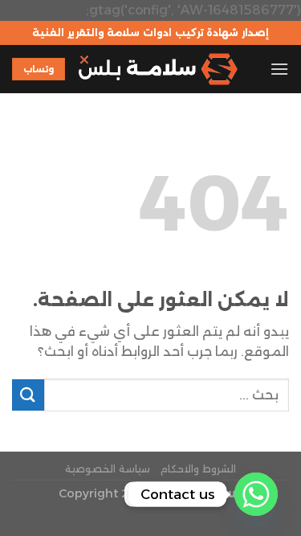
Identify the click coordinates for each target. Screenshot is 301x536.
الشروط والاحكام (198, 469)
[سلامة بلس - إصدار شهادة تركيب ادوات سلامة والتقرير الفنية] (157, 69)
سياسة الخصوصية (107, 469)
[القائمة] (279, 68)
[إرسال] (28, 395)
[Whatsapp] (256, 494)
